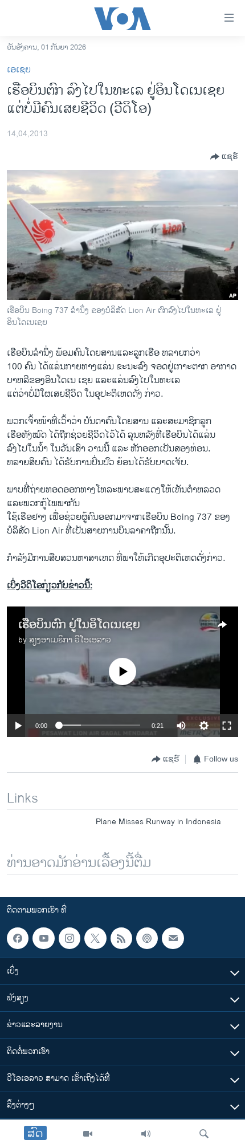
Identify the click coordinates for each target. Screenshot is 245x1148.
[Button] (224, 157)
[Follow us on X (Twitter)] (95, 938)
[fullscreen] (226, 725)
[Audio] (146, 1133)
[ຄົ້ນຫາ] (204, 1133)
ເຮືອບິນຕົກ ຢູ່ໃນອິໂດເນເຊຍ (79, 625)
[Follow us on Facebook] (17, 938)
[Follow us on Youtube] (43, 938)
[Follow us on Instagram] (69, 938)
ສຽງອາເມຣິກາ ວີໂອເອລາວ (70, 639)
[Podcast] (147, 938)
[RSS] (121, 938)
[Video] (88, 1133)
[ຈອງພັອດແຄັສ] (172, 938)
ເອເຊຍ (19, 70)
